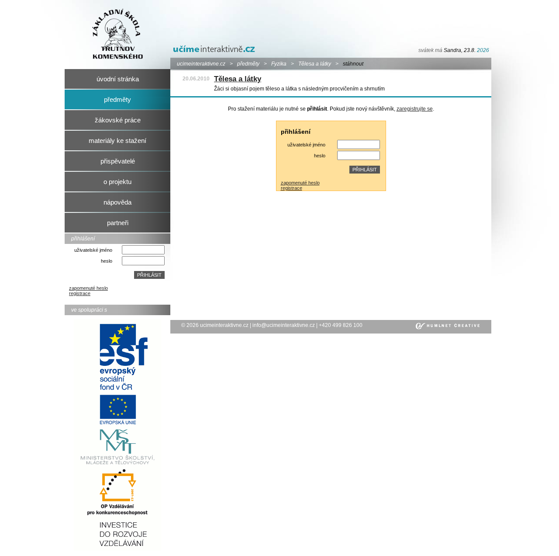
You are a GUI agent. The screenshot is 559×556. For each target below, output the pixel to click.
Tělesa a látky (314, 64)
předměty (248, 64)
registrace (79, 293)
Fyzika (278, 64)
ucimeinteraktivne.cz (201, 64)
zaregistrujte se (415, 109)
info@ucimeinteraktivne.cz (283, 325)
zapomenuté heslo (88, 288)
